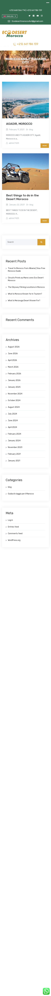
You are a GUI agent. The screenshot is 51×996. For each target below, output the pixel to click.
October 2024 (14, 400)
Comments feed (15, 533)
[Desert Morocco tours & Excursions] (15, 34)
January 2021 (14, 461)
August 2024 (14, 407)
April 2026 (12, 360)
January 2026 (14, 380)
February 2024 (14, 434)
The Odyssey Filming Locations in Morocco (26, 287)
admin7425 (14, 143)
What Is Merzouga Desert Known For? (24, 300)
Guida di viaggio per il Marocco (21, 494)
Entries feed (13, 527)
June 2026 (13, 353)
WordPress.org (14, 540)
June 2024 (13, 420)
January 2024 (14, 440)
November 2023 (15, 447)
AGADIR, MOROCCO (19, 123)
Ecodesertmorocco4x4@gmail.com (27, 21)
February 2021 (14, 454)
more (45, 146)
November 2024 (15, 394)
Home (19, 66)
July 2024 (12, 414)
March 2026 (13, 367)
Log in (10, 520)
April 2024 (12, 427)
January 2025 (14, 387)
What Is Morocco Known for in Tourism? (25, 294)
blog (31, 129)
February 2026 (14, 373)
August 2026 (14, 347)
